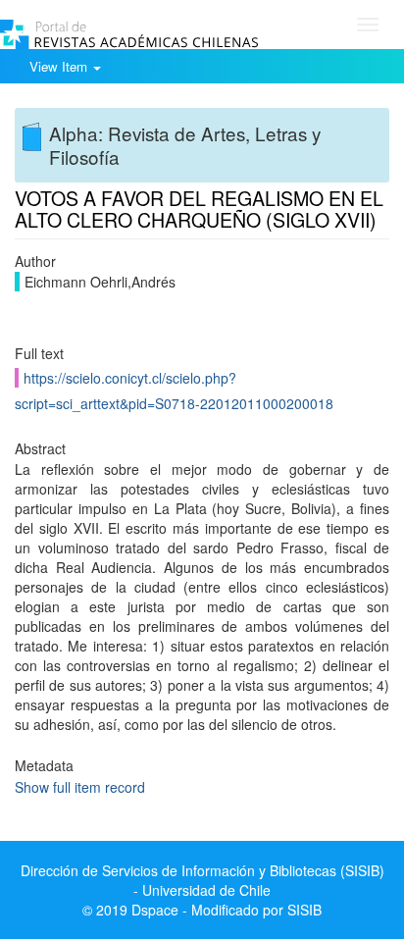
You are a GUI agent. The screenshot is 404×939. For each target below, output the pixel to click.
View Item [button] (60, 66)
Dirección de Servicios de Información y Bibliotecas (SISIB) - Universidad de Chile (202, 880)
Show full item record (80, 787)
